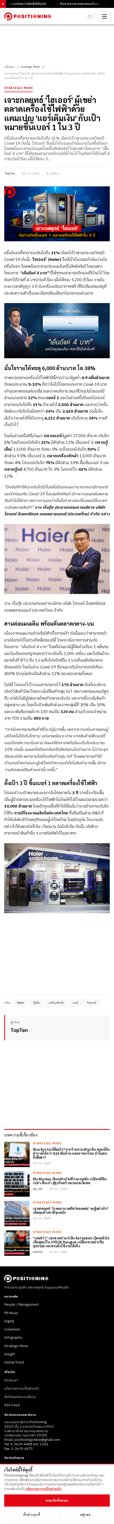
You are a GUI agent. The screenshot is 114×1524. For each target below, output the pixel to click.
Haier (20, 1003)
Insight (9, 1354)
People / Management (21, 1305)
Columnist (12, 1329)
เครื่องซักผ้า (56, 1003)
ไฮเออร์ (91, 1003)
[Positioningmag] (27, 16)
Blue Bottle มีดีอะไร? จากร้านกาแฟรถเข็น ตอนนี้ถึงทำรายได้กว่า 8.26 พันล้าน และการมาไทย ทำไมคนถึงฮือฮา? (71, 1153)
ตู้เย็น (36, 1003)
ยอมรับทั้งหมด (57, 1500)
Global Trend (14, 1362)
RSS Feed (12, 1405)
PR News (11, 1313)
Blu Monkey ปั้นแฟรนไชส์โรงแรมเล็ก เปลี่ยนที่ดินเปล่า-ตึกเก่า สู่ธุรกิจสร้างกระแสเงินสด (70, 1181)
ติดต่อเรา (11, 1380)
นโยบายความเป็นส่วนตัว (21, 1388)
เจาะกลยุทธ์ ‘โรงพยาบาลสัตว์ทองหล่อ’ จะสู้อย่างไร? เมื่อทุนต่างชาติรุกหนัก (70, 1211)
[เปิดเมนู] (104, 16)
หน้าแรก (9, 67)
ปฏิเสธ (85, 1515)
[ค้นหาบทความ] (91, 16)
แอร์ (75, 1003)
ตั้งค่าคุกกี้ (31, 1515)
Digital (9, 1321)
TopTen (9, 174)
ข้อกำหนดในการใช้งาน (20, 1397)
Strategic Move (30, 67)
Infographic (13, 1338)
